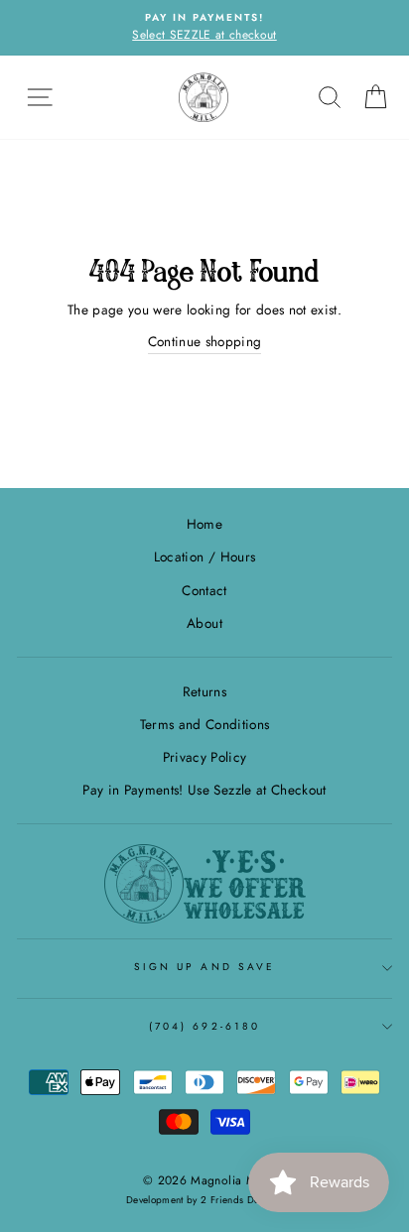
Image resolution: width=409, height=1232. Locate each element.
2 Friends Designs (242, 1199)
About (204, 623)
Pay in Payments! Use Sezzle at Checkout (204, 790)
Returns (204, 691)
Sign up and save (204, 966)
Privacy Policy (205, 757)
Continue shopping (205, 341)
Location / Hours (204, 556)
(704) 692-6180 (204, 1026)
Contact (204, 590)
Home (204, 524)
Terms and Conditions (205, 724)
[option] (204, 28)
